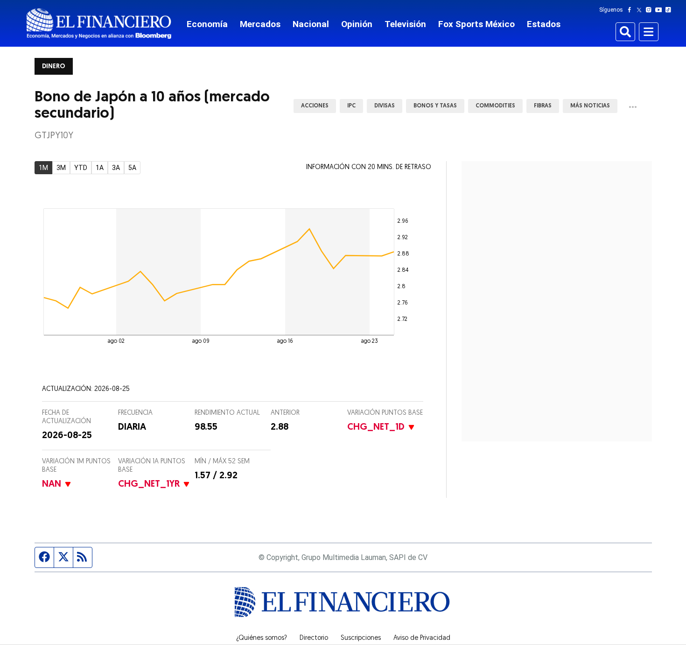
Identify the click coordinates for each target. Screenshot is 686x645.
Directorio (314, 638)
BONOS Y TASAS (435, 106)
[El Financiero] (98, 23)
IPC (351, 106)
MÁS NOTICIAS (590, 106)
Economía (207, 24)
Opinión (356, 24)
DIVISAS (384, 106)
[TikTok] (670, 10)
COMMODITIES (495, 106)
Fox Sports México (476, 24)
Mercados (260, 24)
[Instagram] (650, 10)
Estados (543, 24)
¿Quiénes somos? (261, 638)
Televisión (405, 24)
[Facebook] (631, 10)
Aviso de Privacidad (421, 638)
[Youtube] (660, 10)
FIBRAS (543, 106)
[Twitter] (641, 10)
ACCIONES (315, 106)
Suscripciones (361, 638)
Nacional (311, 24)
